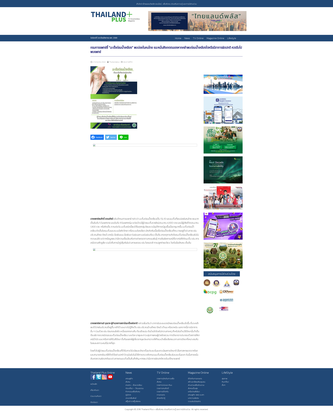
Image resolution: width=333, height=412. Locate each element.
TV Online (198, 38)
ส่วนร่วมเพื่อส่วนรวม (196, 385)
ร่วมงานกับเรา (95, 396)
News (187, 38)
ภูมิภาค (128, 394)
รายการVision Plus (164, 385)
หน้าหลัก (93, 383)
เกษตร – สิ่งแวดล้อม (134, 385)
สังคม (128, 381)
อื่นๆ (223, 385)
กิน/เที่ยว (225, 381)
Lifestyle (231, 38)
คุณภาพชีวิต (128, 62)
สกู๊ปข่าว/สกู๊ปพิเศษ (133, 401)
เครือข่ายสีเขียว (194, 391)
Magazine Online (215, 38)
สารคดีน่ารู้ (161, 398)
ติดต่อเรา (94, 402)
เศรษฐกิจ (129, 378)
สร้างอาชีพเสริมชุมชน (196, 381)
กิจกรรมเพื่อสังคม (133, 391)
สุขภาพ (224, 378)
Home (178, 38)
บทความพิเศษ (193, 398)
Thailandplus (114, 62)
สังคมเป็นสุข (193, 388)
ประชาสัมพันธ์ (131, 398)
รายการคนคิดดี (163, 388)
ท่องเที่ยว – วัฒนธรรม (135, 388)
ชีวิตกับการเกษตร (195, 378)
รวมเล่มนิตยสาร (194, 401)
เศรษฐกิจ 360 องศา (196, 394)
